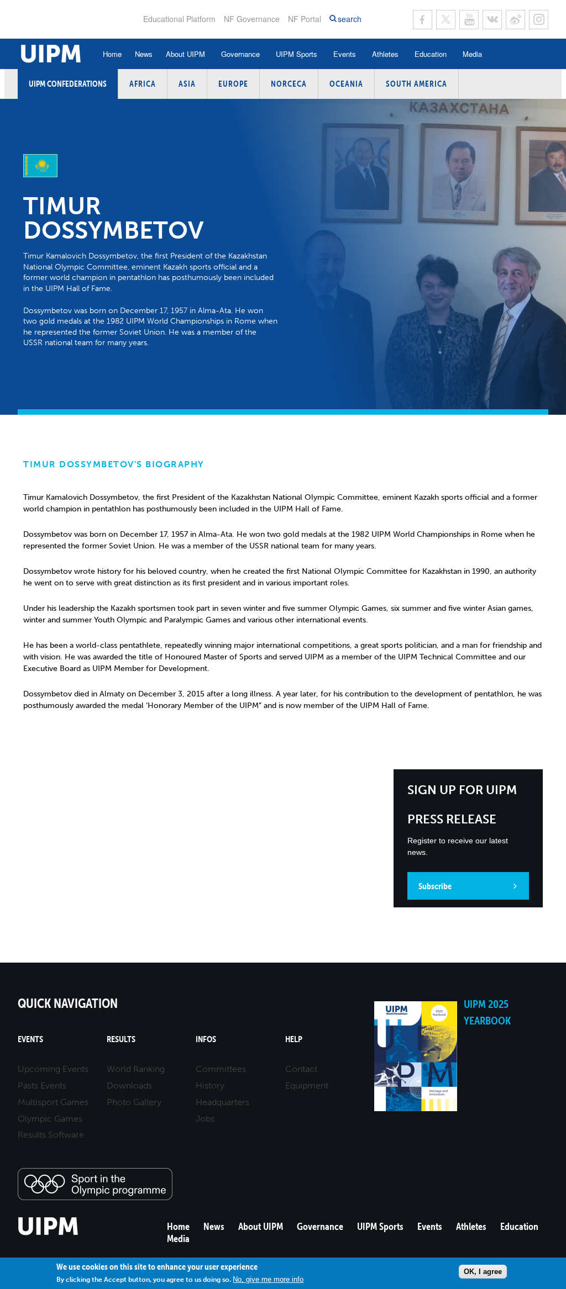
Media (472, 54)
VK (492, 19)
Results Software (51, 1134)
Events (344, 54)
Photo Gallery (134, 1102)
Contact (301, 1069)
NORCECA (289, 83)
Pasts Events (42, 1085)
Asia (187, 83)
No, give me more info (268, 1279)
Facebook (422, 19)
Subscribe (435, 885)
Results (121, 1039)
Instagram (538, 19)
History (210, 1085)
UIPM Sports (296, 54)
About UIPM (185, 54)
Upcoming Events (53, 1069)
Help (293, 1039)
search (349, 19)
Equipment (306, 1085)
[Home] (48, 1233)
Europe (233, 83)
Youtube (469, 19)
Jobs (205, 1118)
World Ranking (136, 1069)
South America (416, 83)
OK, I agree (483, 1271)
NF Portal (304, 18)
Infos (206, 1039)
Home (112, 54)
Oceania (346, 83)
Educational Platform (179, 18)
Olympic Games (50, 1118)
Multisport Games (53, 1102)
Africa (142, 83)
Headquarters (222, 1102)
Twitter (445, 19)
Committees (221, 1069)
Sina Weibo (515, 19)
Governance (240, 54)
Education (431, 54)
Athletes (385, 54)
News (144, 54)
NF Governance (252, 18)
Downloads (129, 1085)
